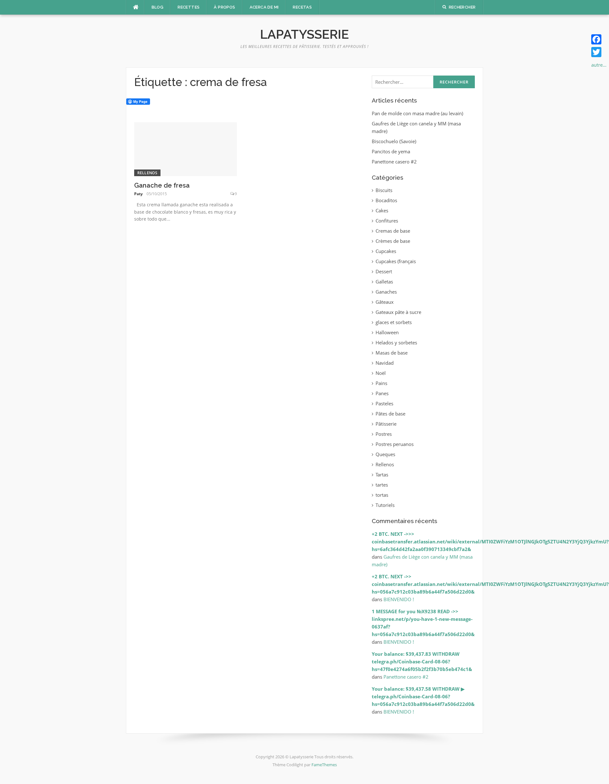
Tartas (382, 474)
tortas (382, 495)
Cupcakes (386, 251)
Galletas (384, 281)
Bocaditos (386, 200)
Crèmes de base (393, 241)
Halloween (387, 332)
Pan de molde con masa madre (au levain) (417, 113)
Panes (382, 393)
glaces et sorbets (394, 322)
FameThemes (324, 764)
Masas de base (392, 352)
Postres (384, 434)
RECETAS (302, 7)
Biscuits (384, 190)
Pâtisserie (386, 424)
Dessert (384, 271)
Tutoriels (385, 505)
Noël (381, 373)
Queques (385, 454)
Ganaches (386, 292)
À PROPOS (224, 7)
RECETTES (189, 7)
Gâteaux (385, 302)
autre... (598, 65)
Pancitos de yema (391, 151)
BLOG (158, 7)
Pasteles (384, 403)
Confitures (387, 220)
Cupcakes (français (396, 261)
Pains (381, 383)
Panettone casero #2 (394, 161)
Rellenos (147, 173)
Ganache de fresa (162, 185)
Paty (138, 193)
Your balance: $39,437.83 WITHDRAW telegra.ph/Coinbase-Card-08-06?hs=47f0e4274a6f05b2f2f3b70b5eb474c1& (422, 661)
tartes (382, 485)
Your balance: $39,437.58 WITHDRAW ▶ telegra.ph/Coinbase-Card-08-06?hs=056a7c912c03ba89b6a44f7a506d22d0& (423, 696)
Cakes (382, 210)
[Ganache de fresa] (185, 148)
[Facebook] (599, 39)
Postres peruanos (395, 444)
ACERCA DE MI (264, 7)
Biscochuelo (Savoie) (394, 141)
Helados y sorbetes (396, 342)
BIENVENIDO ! (398, 599)
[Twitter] (599, 52)
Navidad (385, 363)
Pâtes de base (390, 413)
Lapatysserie (304, 34)
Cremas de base (393, 231)
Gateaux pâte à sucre (398, 312)
